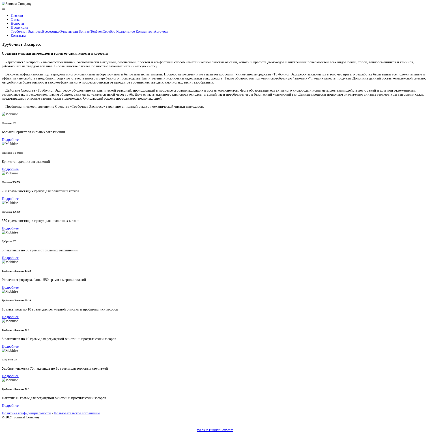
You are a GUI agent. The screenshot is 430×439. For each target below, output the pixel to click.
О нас (15, 19)
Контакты (18, 35)
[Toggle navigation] (3, 9)
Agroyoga (161, 31)
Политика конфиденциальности (26, 413)
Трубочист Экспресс (26, 31)
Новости (17, 23)
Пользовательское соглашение (77, 413)
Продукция (19, 27)
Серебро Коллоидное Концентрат (128, 31)
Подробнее (10, 139)
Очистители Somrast (74, 31)
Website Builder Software (215, 430)
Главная (17, 15)
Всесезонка (50, 31)
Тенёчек (96, 31)
